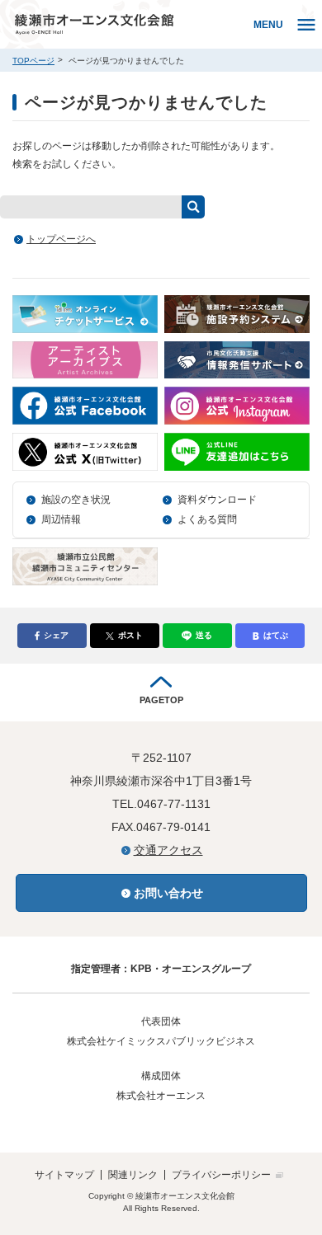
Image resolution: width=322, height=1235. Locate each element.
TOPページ (33, 60)
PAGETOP (161, 700)
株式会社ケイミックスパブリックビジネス (161, 1041)
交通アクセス (168, 850)
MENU (268, 25)
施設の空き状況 (76, 499)
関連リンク (133, 1175)
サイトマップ (64, 1175)
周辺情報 (61, 519)
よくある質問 (207, 519)
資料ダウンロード (217, 499)
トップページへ (61, 239)
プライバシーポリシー (221, 1175)
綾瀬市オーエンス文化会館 (130, 24)
